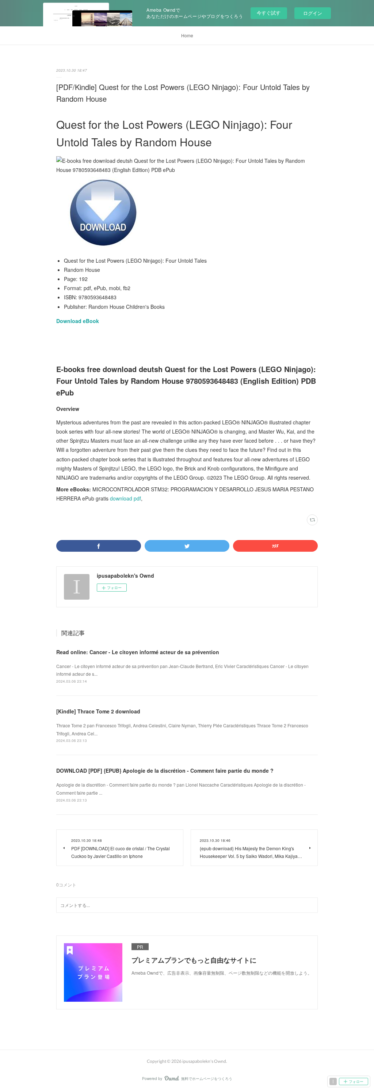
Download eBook (77, 321)
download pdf (125, 498)
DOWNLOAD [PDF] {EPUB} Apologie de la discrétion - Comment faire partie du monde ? (165, 770)
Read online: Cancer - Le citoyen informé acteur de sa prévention (137, 652)
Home (187, 35)
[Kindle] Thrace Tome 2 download (98, 711)
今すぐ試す (268, 12)
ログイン (312, 13)
